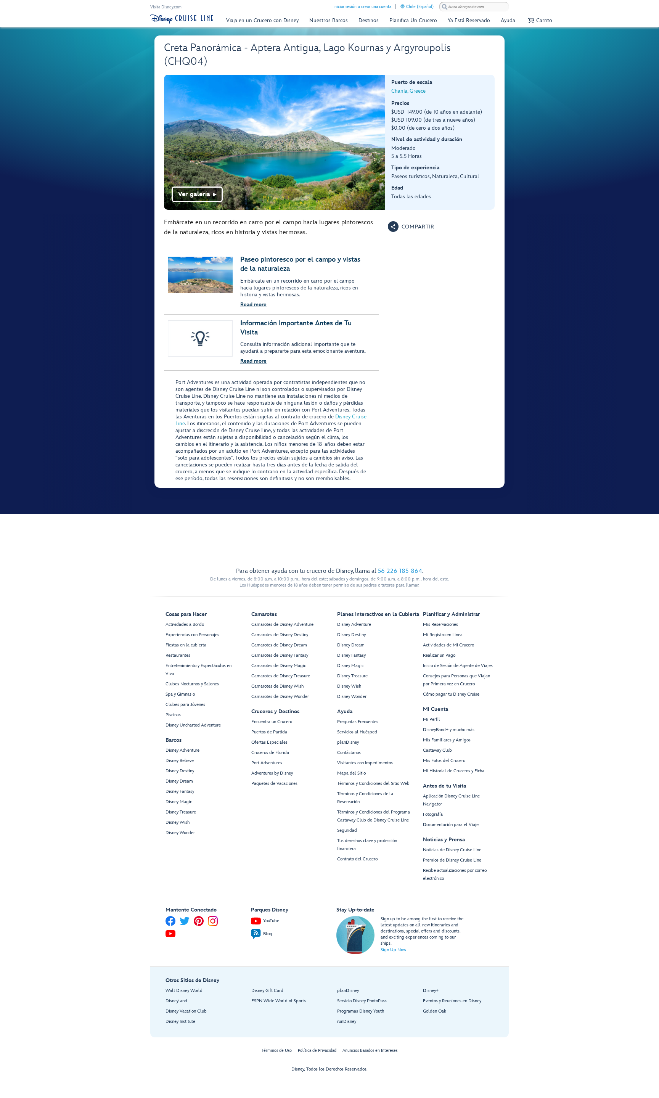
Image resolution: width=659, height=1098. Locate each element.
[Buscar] (444, 6)
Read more (253, 304)
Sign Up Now (393, 950)
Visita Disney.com (166, 7)
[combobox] (474, 6)
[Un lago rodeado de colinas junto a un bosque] (275, 142)
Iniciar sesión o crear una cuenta (362, 6)
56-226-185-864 (400, 571)
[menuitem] (402, 6)
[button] (539, 20)
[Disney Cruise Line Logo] (181, 19)
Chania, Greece (408, 91)
